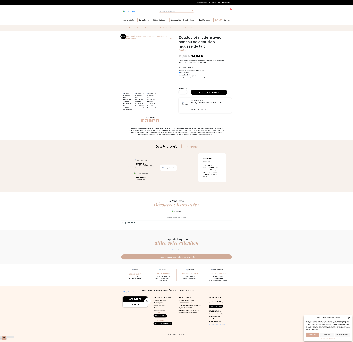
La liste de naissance (185, 303)
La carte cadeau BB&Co (186, 300)
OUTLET (218, 20)
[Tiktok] (221, 325)
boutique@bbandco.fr (163, 324)
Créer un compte (216, 306)
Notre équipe (158, 303)
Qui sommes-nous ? (160, 300)
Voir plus (135, 304)
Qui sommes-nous (214, 2)
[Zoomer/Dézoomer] (1, 337)
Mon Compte (204, 11)
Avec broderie (188, 75)
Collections (144, 20)
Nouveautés (176, 20)
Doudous (154, 28)
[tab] (166, 146)
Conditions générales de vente (188, 310)
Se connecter (216, 301)
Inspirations (188, 20)
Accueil (124, 28)
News (155, 308)
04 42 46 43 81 (160, 316)
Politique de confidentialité (328, 338)
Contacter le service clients (187, 313)
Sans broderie (185, 72)
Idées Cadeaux (159, 20)
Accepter (312, 334)
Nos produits (128, 20)
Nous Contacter (202, 2)
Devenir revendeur (215, 316)
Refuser (327, 334)
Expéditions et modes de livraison (189, 305)
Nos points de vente (216, 314)
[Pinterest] (218, 325)
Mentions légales (159, 310)
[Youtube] (214, 325)
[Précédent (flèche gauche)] (1, 339)
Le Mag (227, 20)
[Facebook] (210, 325)
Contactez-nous (159, 305)
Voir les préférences (342, 334)
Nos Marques (204, 20)
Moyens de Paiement (185, 308)
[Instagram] (225, 325)
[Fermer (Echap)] (12, 337)
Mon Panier (227, 11)
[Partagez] (9, 337)
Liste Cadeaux (211, 11)
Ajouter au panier (209, 92)
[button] (349, 317)
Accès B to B (226, 2)
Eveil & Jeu (145, 28)
